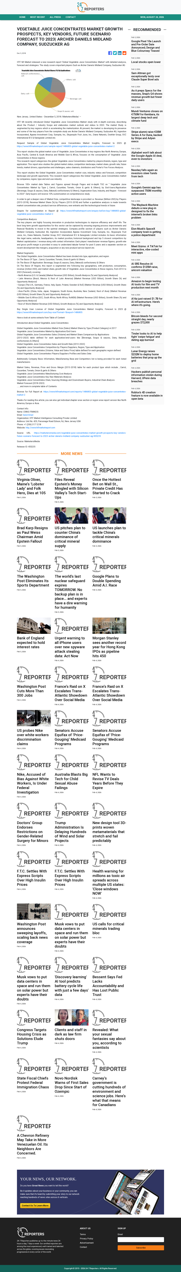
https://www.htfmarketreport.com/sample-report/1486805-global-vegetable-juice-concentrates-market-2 (66, 146)
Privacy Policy (86, 1238)
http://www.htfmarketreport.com (40, 427)
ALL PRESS (55, 17)
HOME (22, 17)
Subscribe (141, 1247)
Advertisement (87, 1243)
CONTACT (71, 17)
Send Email (28, 415)
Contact (83, 1247)
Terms (83, 1234)
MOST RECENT (37, 17)
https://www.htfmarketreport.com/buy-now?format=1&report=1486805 (49, 312)
